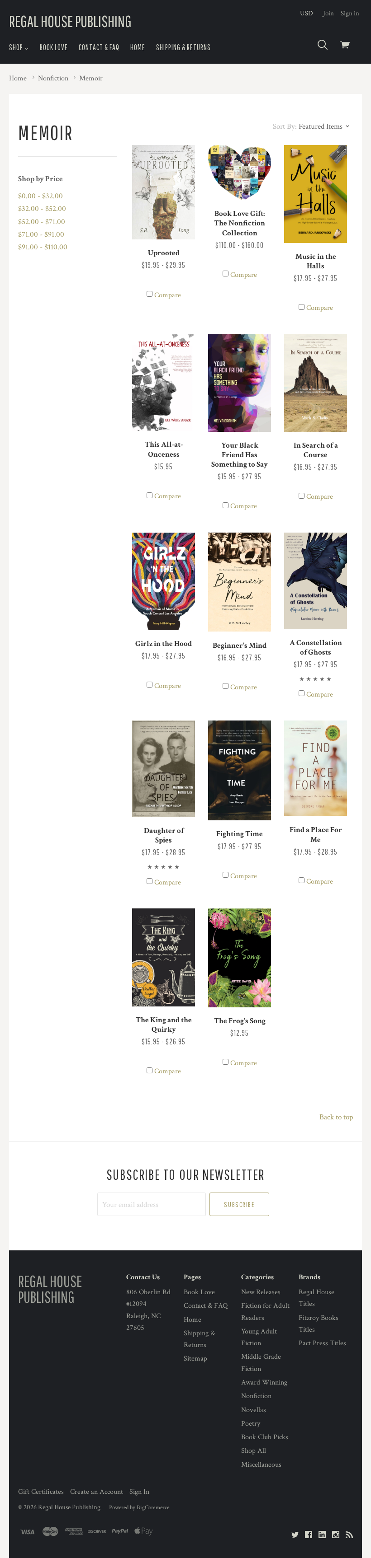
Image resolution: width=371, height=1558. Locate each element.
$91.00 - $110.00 (42, 247)
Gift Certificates (41, 1492)
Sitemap (195, 1358)
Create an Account (96, 1492)
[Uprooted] (164, 192)
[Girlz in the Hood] (164, 581)
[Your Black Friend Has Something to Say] (240, 383)
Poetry (250, 1423)
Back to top (336, 1117)
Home (137, 47)
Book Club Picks (264, 1437)
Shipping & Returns (183, 47)
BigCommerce (153, 1507)
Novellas (253, 1410)
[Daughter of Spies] (164, 769)
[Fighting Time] (240, 770)
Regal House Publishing (69, 1507)
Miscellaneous (261, 1464)
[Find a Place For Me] (316, 768)
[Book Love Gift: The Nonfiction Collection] (240, 172)
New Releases (261, 1292)
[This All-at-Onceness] (164, 383)
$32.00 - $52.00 (42, 209)
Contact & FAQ (99, 47)
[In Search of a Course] (316, 383)
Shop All (253, 1450)
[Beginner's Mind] (240, 582)
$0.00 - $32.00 (40, 196)
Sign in (350, 13)
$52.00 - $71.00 (41, 222)
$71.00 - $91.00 (41, 234)
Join (328, 13)
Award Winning (264, 1382)
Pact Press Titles (322, 1343)
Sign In (139, 1492)
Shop (16, 47)
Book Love (54, 47)
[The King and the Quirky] (164, 957)
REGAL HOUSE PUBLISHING (70, 21)
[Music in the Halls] (316, 194)
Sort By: (285, 126)
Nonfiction (256, 1396)
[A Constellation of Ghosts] (316, 581)
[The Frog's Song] (240, 958)
